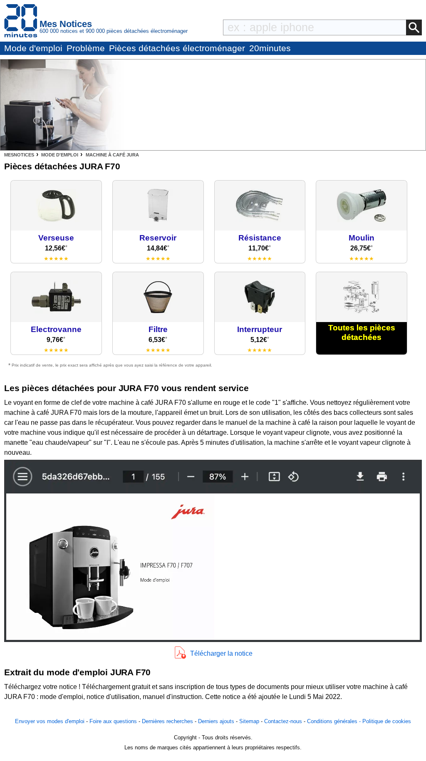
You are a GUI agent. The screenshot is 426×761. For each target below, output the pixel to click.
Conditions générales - (334, 721)
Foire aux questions (113, 721)
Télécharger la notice (221, 653)
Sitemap (249, 721)
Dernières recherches (167, 721)
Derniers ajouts (216, 721)
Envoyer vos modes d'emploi (49, 721)
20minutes (270, 48)
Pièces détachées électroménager (177, 48)
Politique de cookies (386, 721)
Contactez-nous (283, 721)
